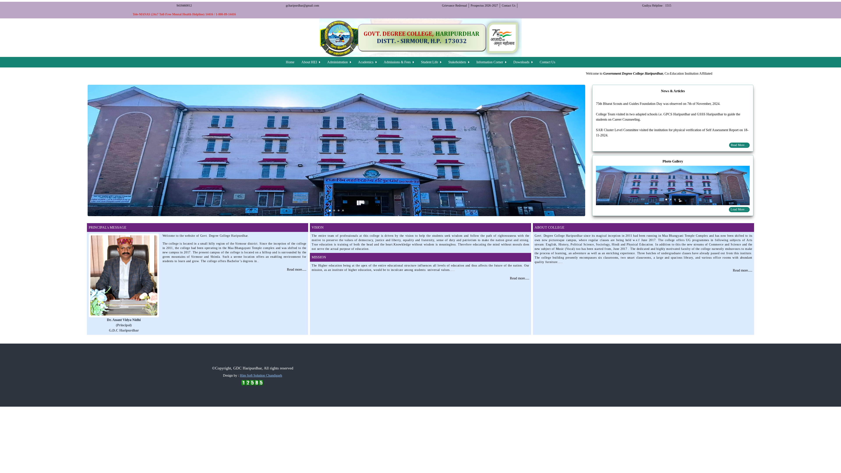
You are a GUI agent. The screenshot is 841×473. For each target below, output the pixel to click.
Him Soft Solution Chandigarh (261, 375)
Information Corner (490, 62)
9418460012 (184, 5)
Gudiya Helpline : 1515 (656, 5)
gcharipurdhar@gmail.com (302, 5)
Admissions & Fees (398, 62)
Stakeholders (457, 62)
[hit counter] (252, 382)
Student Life (430, 62)
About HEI (309, 62)
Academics (366, 62)
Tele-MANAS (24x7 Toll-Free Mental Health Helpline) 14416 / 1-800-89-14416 (184, 14)
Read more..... (296, 269)
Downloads (521, 62)
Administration (338, 62)
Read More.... (739, 145)
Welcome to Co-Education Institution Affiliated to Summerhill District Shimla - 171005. (641, 73)
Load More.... (739, 209)
